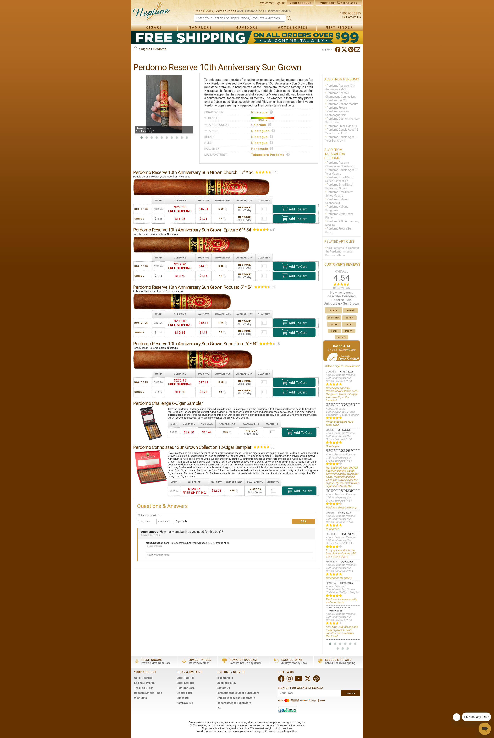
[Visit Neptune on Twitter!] (308, 680)
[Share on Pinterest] (351, 49)
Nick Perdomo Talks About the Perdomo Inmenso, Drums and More (342, 251)
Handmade (259, 149)
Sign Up (350, 693)
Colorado (258, 125)
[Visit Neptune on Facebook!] (281, 680)
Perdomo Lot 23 (336, 100)
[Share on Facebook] (338, 49)
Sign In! (280, 3)
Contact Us (353, 17)
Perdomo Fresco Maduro (342, 126)
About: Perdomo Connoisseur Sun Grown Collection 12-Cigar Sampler (342, 411)
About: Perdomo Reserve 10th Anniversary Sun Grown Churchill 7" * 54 (340, 519)
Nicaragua (259, 112)
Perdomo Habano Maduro (342, 104)
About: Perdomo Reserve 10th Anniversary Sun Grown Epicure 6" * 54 (340, 378)
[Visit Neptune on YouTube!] (299, 680)
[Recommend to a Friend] (357, 49)
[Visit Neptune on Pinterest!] (317, 680)
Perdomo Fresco (337, 107)
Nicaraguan (260, 131)
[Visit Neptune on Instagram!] (290, 680)
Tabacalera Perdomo (267, 155)
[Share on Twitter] (344, 49)
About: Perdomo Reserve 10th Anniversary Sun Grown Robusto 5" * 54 (340, 567)
